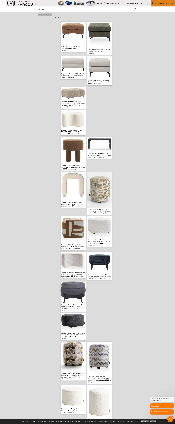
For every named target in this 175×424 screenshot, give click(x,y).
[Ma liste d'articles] (148, 3)
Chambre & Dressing (130, 3)
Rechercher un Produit (164, 3)
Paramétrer (144, 421)
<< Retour (136, 9)
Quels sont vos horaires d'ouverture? (158, 405)
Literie (142, 3)
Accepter (153, 421)
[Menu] (3, 3)
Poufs (43, 9)
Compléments (115, 3)
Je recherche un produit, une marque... (159, 412)
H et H (39, 9)
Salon (99, 3)
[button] (170, 419)
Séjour (106, 3)
